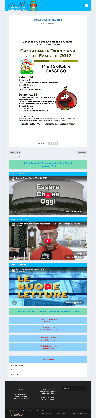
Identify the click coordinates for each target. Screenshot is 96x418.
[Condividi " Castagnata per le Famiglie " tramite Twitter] (53, 144)
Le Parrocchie (71, 413)
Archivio (52, 23)
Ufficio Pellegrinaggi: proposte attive (48, 347)
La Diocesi (79, 413)
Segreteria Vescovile (17, 365)
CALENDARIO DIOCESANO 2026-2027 (48, 320)
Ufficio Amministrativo (21, 399)
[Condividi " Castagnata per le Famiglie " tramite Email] (56, 144)
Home (42, 413)
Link (85, 413)
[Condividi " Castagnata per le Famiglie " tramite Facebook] (49, 144)
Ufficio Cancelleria (21, 396)
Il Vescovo (49, 413)
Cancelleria (14, 370)
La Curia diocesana (59, 413)
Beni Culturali (15, 374)
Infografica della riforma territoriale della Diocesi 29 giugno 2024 (48, 165)
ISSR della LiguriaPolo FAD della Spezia (48, 328)
